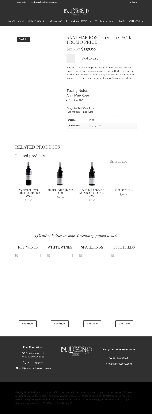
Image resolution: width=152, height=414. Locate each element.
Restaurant (56, 21)
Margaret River (79, 112)
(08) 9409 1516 (120, 357)
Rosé (91, 108)
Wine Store (103, 21)
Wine (90, 112)
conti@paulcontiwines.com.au (34, 368)
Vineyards (34, 21)
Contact (135, 21)
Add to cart (90, 58)
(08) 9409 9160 (34, 362)
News (121, 21)
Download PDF (76, 100)
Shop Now (27, 324)
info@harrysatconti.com (119, 363)
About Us (14, 21)
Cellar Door (80, 21)
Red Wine (83, 108)
